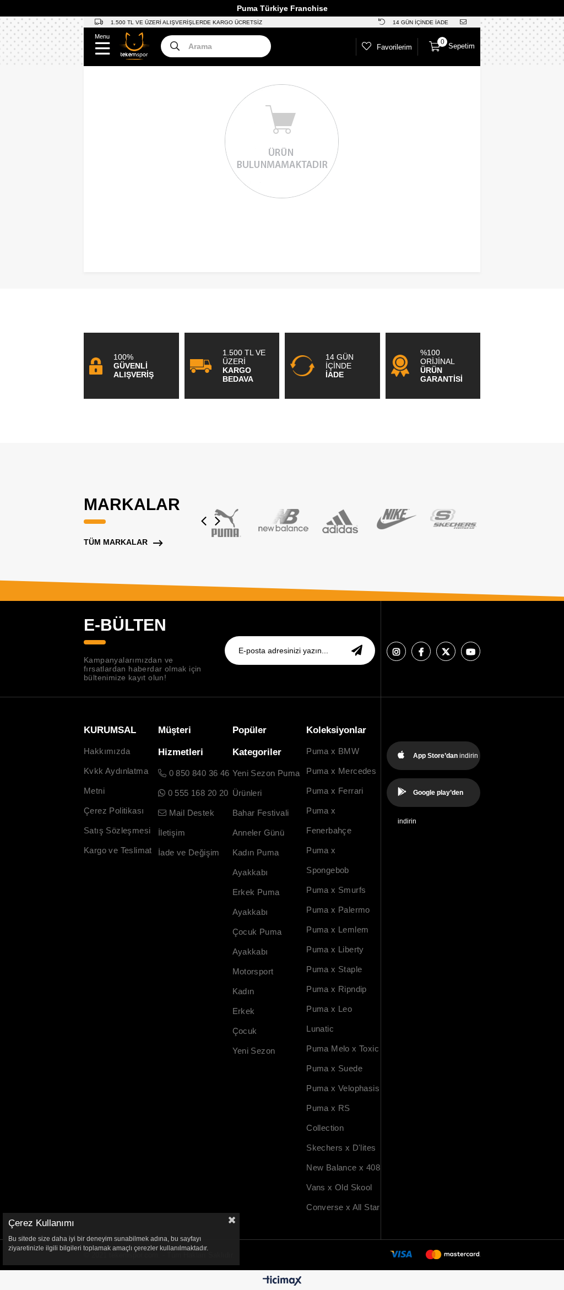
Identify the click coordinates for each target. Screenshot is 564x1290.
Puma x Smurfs (336, 890)
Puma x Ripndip (336, 989)
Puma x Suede (334, 1068)
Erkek (243, 1011)
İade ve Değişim (189, 852)
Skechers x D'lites (341, 1147)
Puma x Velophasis (342, 1088)
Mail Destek (190, 812)
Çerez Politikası (114, 810)
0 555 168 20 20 (196, 793)
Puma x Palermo (338, 909)
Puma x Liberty (335, 949)
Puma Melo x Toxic (342, 1048)
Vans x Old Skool (339, 1187)
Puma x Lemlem (337, 929)
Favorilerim (394, 47)
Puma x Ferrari (335, 790)
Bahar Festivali (260, 812)
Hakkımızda (107, 751)
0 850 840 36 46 (197, 773)
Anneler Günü (258, 832)
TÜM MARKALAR (116, 542)
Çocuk (244, 1031)
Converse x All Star (343, 1207)
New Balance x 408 (343, 1167)
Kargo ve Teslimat (118, 850)
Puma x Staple (334, 969)
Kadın (243, 991)
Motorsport (253, 971)
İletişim (171, 832)
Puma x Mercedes (341, 771)
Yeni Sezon (253, 1050)
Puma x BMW (332, 751)
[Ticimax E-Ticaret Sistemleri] (282, 1281)
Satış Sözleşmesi (117, 830)
